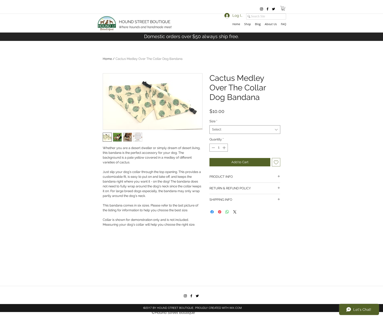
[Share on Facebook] (212, 211)
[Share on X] (234, 211)
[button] (283, 8)
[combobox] (244, 129)
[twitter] (273, 9)
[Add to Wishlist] (276, 162)
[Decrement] (213, 147)
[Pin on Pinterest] (219, 211)
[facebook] (267, 9)
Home (107, 59)
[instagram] (262, 9)
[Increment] (224, 147)
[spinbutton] (219, 147)
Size (213, 121)
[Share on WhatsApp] (227, 211)
